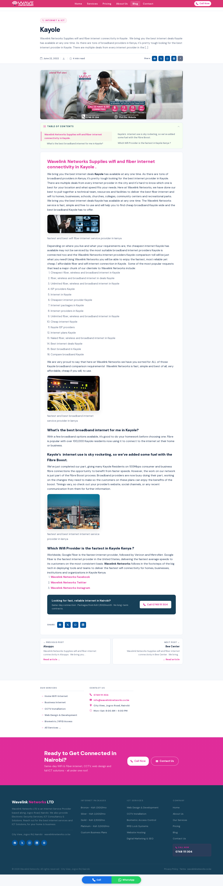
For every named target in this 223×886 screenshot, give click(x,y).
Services (92, 3)
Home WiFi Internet (56, 696)
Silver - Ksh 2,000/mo (93, 813)
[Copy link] (180, 58)
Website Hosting (136, 832)
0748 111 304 (101, 694)
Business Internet (55, 702)
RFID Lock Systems (137, 826)
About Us (122, 3)
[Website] (44, 843)
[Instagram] (29, 843)
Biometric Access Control (141, 820)
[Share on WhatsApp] (167, 58)
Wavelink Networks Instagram (70, 588)
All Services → (53, 727)
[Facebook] (60, 625)
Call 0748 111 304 (157, 604)
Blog (135, 3)
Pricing (107, 3)
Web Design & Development (61, 715)
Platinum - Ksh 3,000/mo (95, 826)
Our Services (180, 820)
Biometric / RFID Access (58, 721)
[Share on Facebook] (154, 58)
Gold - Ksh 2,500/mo (93, 820)
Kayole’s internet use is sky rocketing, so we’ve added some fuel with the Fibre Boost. (146, 136)
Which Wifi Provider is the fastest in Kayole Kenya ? (144, 143)
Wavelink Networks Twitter (69, 582)
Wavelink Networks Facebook (71, 577)
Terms (183, 869)
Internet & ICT (55, 20)
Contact (148, 3)
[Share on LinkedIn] (173, 58)
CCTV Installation (55, 708)
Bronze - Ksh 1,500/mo (94, 807)
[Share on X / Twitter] (161, 58)
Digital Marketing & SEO (140, 838)
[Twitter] (68, 625)
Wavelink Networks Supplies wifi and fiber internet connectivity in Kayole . (73, 136)
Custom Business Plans (94, 832)
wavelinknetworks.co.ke (199, 869)
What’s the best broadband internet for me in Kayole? (75, 143)
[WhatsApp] (75, 625)
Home (78, 3)
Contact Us (167, 761)
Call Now (204, 3)
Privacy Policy (171, 869)
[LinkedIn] (83, 625)
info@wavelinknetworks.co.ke (111, 700)
